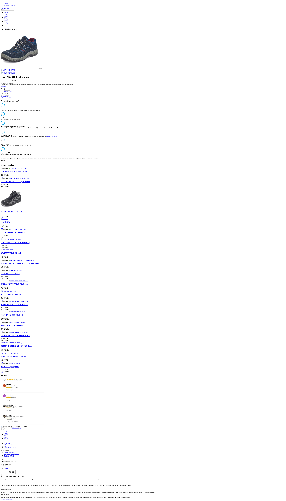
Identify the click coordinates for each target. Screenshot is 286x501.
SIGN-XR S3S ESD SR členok (12, 315)
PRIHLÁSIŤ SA (5, 96)
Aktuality (6, 18)
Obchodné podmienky (9, 452)
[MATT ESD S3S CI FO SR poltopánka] (19, 178)
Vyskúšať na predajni (6, 97)
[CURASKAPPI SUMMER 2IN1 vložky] (11, 239)
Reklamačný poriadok (9, 455)
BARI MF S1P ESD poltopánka (12, 325)
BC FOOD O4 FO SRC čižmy (12, 294)
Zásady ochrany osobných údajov (11, 454)
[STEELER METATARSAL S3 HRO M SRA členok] (22, 260)
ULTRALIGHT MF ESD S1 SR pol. (14, 284)
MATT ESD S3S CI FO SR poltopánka (15, 182)
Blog (5, 17)
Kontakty (6, 1)
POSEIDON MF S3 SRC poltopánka (14, 305)
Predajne (6, 20)
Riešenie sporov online (9, 456)
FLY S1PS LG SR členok (10, 274)
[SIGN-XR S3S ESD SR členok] (17, 311)
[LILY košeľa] (4, 219)
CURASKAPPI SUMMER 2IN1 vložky (15, 243)
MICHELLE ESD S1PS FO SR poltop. (15, 336)
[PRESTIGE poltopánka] (15, 363)
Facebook (6, 468)
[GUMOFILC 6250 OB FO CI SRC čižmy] (11, 342)
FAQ (5, 21)
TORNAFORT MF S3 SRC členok (14, 171)
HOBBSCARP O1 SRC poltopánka (14, 212)
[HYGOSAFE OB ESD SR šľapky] (9, 353)
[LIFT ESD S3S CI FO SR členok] (17, 229)
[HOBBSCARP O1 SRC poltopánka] (11, 208)
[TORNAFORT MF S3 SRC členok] (18, 168)
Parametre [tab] (6, 156)
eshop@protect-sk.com (51, 136)
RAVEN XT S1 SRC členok (11, 253)
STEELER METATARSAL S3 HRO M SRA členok (20, 263)
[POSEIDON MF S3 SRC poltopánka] (18, 301)
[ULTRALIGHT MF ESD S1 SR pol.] (18, 281)
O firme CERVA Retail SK (10, 447)
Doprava (6, 3)
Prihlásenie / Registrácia (9, 5)
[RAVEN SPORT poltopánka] (19, 68)
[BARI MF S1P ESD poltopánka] (17, 322)
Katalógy (6, 16)
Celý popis (3, 86)
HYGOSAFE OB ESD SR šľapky (13, 356)
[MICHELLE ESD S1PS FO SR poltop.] (19, 332)
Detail (2, 177)
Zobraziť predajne (16, 428)
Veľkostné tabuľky (8, 91)
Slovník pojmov (7, 443)
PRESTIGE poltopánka (10, 367)
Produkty (6, 14)
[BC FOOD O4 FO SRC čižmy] (8, 291)
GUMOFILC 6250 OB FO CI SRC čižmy (16, 346)
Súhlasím (3, 499)
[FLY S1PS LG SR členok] (15, 270)
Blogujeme (6, 438)
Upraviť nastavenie (9, 499)
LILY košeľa (5, 222)
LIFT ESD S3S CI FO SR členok (13, 232)
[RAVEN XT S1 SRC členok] (8, 250)
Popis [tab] (2, 156)
